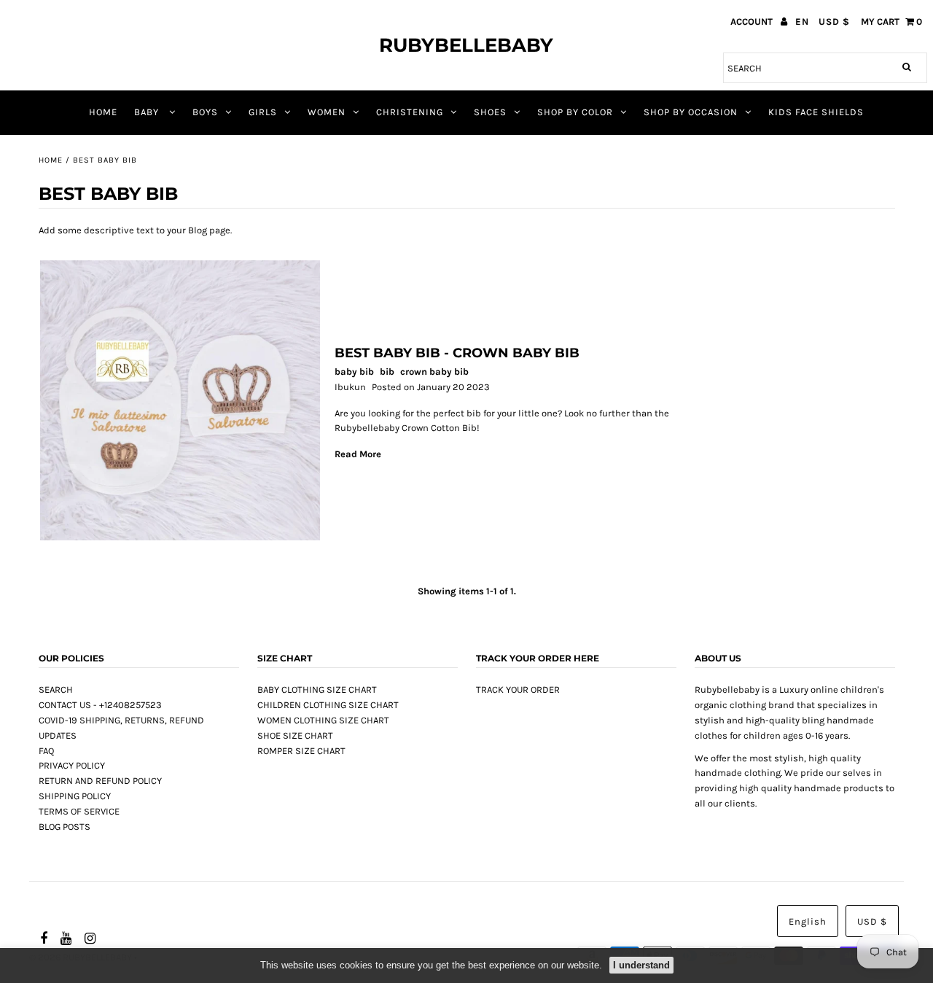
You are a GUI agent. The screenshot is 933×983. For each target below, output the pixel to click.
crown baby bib (434, 371)
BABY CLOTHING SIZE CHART (317, 689)
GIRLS (263, 111)
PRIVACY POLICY (72, 765)
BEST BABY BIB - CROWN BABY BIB (457, 353)
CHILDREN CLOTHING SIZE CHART (328, 704)
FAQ (46, 750)
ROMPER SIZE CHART (301, 750)
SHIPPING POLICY (75, 795)
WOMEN (327, 111)
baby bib (354, 371)
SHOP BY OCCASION (691, 111)
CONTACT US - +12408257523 (100, 704)
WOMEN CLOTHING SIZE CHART (323, 720)
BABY (148, 111)
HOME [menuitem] (103, 111)
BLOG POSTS (64, 826)
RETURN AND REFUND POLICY (100, 780)
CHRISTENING (409, 111)
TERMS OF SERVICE (79, 811)
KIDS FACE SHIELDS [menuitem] (816, 111)
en (802, 21)
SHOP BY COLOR (575, 111)
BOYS (205, 111)
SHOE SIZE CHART (295, 735)
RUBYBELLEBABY (466, 45)
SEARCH (56, 689)
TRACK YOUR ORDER (518, 689)
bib (387, 371)
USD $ (834, 21)
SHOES (490, 111)
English (808, 921)
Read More (358, 453)
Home (51, 160)
